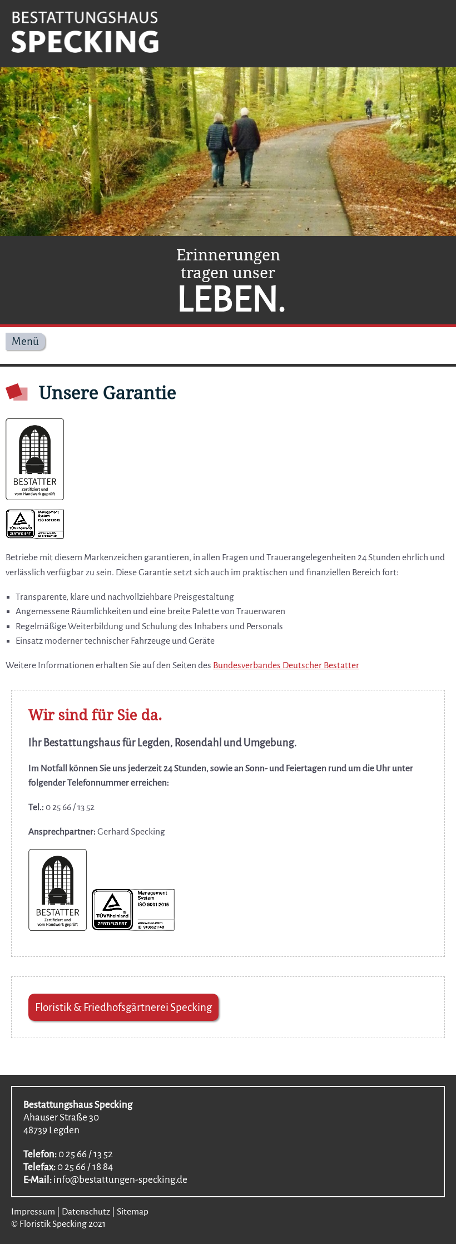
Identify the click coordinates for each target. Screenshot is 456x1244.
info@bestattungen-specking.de (120, 1179)
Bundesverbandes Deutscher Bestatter (286, 665)
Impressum (33, 1212)
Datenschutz (86, 1212)
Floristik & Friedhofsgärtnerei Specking (123, 1007)
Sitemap (132, 1212)
